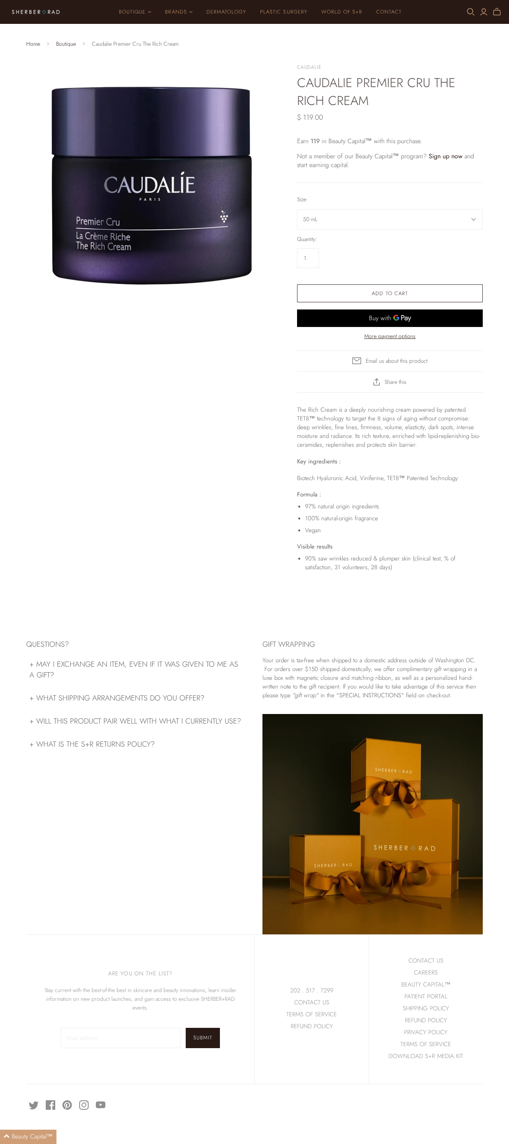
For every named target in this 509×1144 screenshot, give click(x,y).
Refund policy (312, 1026)
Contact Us (311, 1002)
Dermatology (226, 12)
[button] (28, 1137)
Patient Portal (425, 996)
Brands (176, 12)
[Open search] (471, 12)
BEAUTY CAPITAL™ (426, 984)
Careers (426, 972)
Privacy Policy (425, 1032)
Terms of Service (311, 1014)
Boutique (132, 12)
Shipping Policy (426, 1008)
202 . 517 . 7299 (311, 990)
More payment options (390, 336)
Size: (302, 199)
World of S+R (341, 12)
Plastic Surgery (283, 12)
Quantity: (307, 239)
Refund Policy (426, 1020)
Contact (389, 12)
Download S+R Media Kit (426, 1056)
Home (33, 44)
